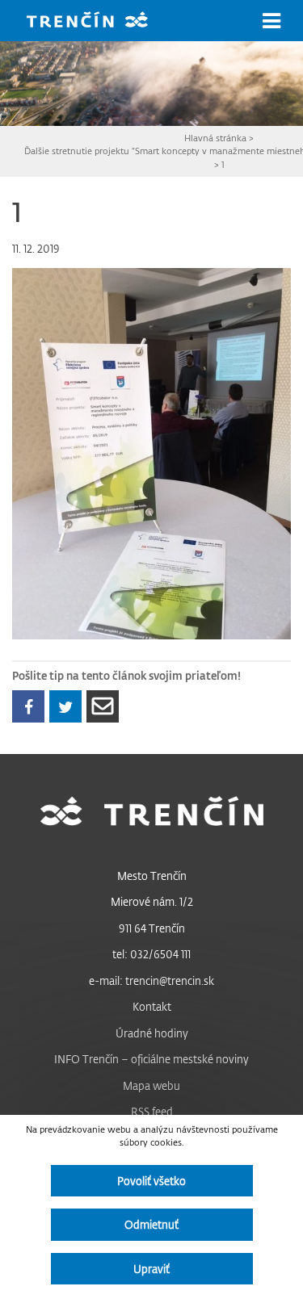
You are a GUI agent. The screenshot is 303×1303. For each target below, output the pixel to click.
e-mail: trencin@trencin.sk (151, 980)
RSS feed (152, 1111)
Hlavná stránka (215, 138)
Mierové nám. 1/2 (152, 901)
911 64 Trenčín (152, 928)
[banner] (99, 21)
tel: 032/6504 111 (151, 954)
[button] (271, 20)
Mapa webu (151, 1085)
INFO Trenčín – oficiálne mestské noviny (151, 1059)
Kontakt (152, 1006)
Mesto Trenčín (152, 875)
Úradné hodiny (152, 1033)
